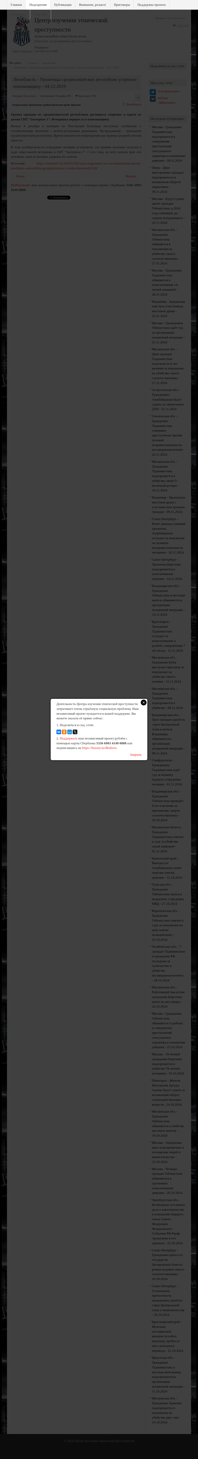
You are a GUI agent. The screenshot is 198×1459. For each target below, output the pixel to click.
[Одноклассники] (64, 732)
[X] (75, 732)
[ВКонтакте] (58, 732)
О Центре (40, 14)
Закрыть (136, 754)
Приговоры (122, 5)
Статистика (18, 14)
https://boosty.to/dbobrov (99, 748)
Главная (16, 5)
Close (144, 702)
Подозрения (38, 5)
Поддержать (68, 738)
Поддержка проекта (151, 5)
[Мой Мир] (69, 732)
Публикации (63, 5)
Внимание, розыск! (92, 5)
